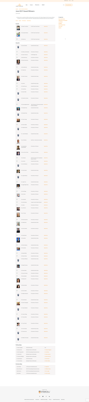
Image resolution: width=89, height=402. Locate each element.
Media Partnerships (44, 399)
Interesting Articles (62, 24)
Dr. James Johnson (47, 354)
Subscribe (63, 399)
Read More (46, 26)
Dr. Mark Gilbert (47, 360)
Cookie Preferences (56, 399)
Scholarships (29, 20)
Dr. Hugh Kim (47, 366)
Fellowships (24, 20)
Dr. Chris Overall (47, 373)
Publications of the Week (63, 20)
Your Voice (60, 26)
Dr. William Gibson (48, 368)
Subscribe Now (68, 4)
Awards (20, 20)
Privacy (50, 399)
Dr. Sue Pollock (47, 358)
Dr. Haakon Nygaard (48, 349)
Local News (61, 21)
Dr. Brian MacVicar (48, 356)
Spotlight (60, 23)
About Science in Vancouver (29, 399)
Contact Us (37, 399)
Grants (17, 20)
